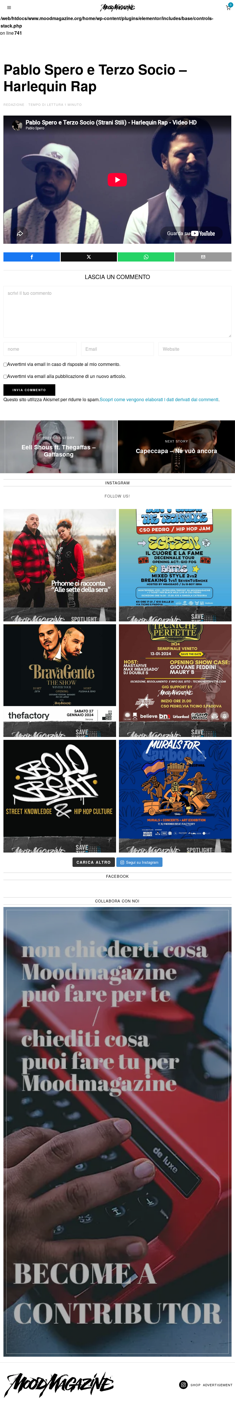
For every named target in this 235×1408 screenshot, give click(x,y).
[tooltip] (31, 257)
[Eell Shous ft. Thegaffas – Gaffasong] (58, 446)
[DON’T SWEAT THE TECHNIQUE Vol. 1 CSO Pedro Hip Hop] (175, 565)
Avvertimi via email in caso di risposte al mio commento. (63, 364)
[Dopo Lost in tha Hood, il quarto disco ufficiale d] (59, 565)
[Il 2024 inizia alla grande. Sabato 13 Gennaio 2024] (175, 680)
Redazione (13, 104)
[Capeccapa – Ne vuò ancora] (176, 446)
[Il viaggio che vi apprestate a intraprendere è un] (175, 796)
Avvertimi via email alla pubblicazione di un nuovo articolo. (66, 376)
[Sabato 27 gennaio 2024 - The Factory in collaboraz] (59, 680)
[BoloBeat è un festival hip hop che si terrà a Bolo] (59, 796)
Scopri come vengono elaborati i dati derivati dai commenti (159, 399)
